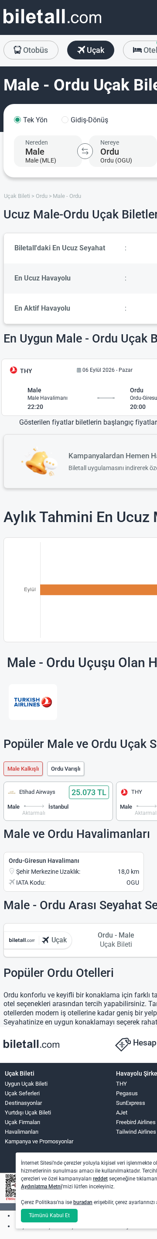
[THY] (33, 702)
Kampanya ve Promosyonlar (39, 1141)
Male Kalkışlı (23, 768)
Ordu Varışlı (65, 768)
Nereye (109, 142)
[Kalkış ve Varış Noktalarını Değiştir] (85, 151)
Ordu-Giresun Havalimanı (44, 860)
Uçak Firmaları (22, 1122)
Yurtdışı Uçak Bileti (28, 1112)
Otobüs (34, 50)
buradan (82, 1202)
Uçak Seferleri (22, 1093)
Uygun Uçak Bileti (26, 1083)
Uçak (94, 50)
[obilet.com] (52, 24)
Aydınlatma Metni (41, 1187)
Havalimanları (21, 1131)
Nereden (36, 142)
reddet (100, 1179)
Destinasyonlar (23, 1103)
